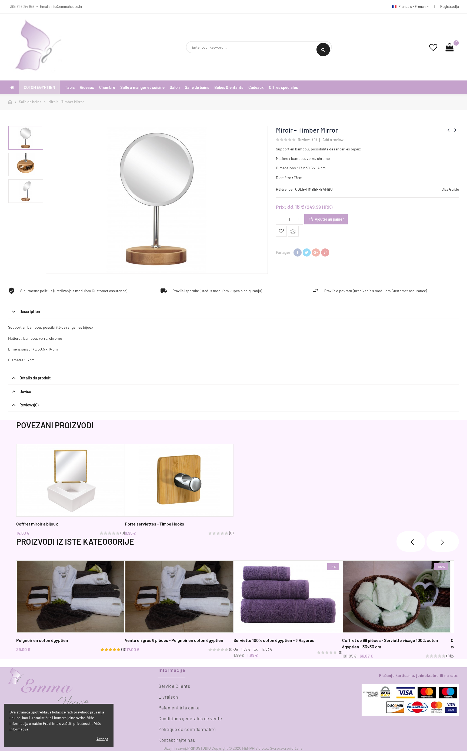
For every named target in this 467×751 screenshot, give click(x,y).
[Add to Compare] (293, 231)
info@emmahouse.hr (66, 6)
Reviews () (307, 140)
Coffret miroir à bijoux (37, 523)
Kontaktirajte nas (176, 740)
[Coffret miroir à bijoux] (70, 480)
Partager (297, 252)
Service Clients (174, 686)
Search (323, 49)
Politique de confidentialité (187, 729)
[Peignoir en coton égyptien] (70, 596)
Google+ (316, 252)
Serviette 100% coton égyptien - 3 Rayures (274, 640)
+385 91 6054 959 (21, 6)
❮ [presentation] (410, 541)
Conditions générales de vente (190, 718)
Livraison (168, 696)
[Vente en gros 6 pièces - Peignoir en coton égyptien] (179, 596)
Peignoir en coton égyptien (42, 640)
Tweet (307, 252)
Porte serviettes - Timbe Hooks (154, 523)
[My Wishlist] (433, 47)
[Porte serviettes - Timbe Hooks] (179, 480)
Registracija (449, 6)
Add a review (332, 139)
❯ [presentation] (442, 541)
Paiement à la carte (178, 707)
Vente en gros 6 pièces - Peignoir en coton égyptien (174, 640)
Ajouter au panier (329, 219)
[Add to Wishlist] (281, 231)
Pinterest (325, 252)
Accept (102, 738)
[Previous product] (448, 130)
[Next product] (455, 130)
